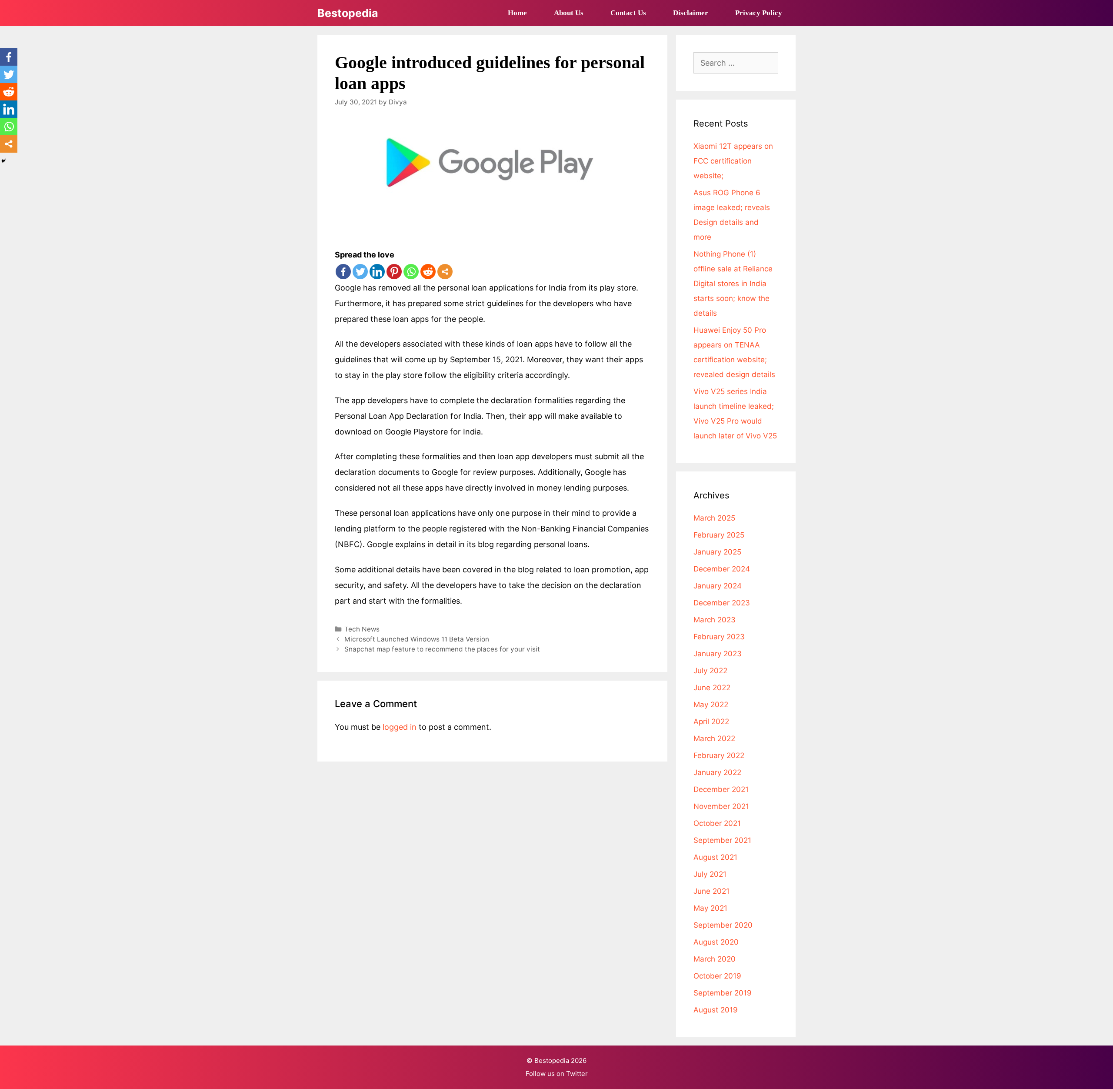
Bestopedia (347, 13)
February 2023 (719, 636)
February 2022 (718, 755)
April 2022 (711, 721)
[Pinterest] (394, 271)
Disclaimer (690, 13)
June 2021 (711, 891)
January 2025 (717, 552)
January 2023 (717, 653)
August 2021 (715, 857)
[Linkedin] (377, 271)
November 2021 (721, 806)
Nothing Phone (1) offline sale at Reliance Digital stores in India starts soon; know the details (733, 283)
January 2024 (717, 585)
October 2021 (717, 823)
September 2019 (722, 993)
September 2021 (722, 840)
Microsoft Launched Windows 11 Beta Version (416, 639)
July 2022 (710, 670)
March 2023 (714, 619)
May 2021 (710, 908)
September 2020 (723, 925)
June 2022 (711, 687)
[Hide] (3, 160)
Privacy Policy (758, 13)
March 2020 (714, 959)
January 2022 (717, 772)
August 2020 (716, 942)
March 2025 (714, 518)
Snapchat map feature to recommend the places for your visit (442, 649)
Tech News (362, 629)
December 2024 (721, 569)
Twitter (577, 1073)
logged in (400, 727)
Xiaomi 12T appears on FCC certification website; (733, 161)
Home (517, 13)
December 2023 (721, 602)
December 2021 (721, 789)
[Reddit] (428, 271)
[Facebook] (343, 271)
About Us (568, 13)
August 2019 (715, 1009)
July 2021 (709, 874)
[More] (445, 271)
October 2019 (717, 976)
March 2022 (714, 738)
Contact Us (628, 13)
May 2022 (710, 704)
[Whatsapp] (411, 271)
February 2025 (718, 535)
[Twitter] (360, 271)
